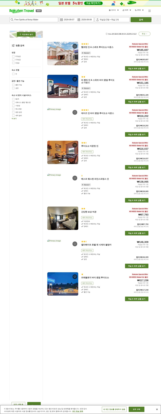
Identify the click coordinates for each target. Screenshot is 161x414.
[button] (22, 10)
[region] (80, 409)
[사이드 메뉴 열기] (149, 11)
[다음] (75, 53)
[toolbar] (76, 19)
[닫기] (157, 409)
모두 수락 (136, 409)
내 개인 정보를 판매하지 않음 (114, 409)
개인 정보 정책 (77, 411)
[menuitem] (114, 10)
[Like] (74, 46)
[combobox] (34, 19)
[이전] (50, 53)
